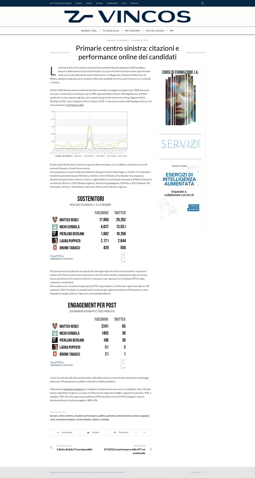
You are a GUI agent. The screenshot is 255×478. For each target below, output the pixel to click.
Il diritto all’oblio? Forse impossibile (74, 447)
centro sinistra (65, 415)
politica (102, 415)
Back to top (196, 472)
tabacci (96, 419)
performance (91, 415)
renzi (52, 419)
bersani (54, 415)
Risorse (99, 3)
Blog (124, 3)
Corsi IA (78, 3)
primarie (111, 415)
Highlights (111, 40)
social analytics (83, 419)
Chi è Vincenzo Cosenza (60, 3)
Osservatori (112, 3)
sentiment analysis (73, 389)
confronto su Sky (75, 104)
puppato (145, 415)
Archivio (134, 3)
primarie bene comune (128, 415)
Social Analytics (122, 40)
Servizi (89, 3)
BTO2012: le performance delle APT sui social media (124, 449)
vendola (105, 419)
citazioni (78, 415)
